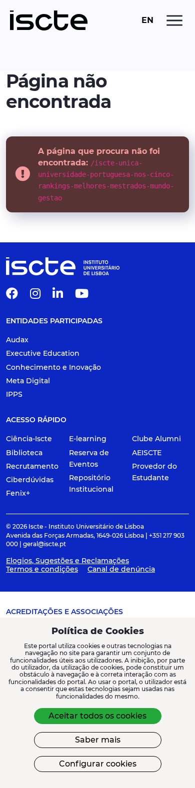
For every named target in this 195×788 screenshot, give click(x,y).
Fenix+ (18, 493)
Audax (17, 339)
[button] (12, 295)
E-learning (87, 438)
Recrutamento (32, 466)
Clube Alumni (156, 438)
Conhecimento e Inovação (53, 367)
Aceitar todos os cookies (97, 716)
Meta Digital (28, 380)
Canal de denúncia (121, 569)
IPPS (14, 394)
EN (148, 20)
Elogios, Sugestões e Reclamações (67, 560)
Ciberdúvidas (30, 479)
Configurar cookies (97, 764)
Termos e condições (42, 569)
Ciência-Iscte (29, 438)
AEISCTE (147, 452)
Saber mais (97, 740)
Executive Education (43, 353)
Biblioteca (24, 452)
